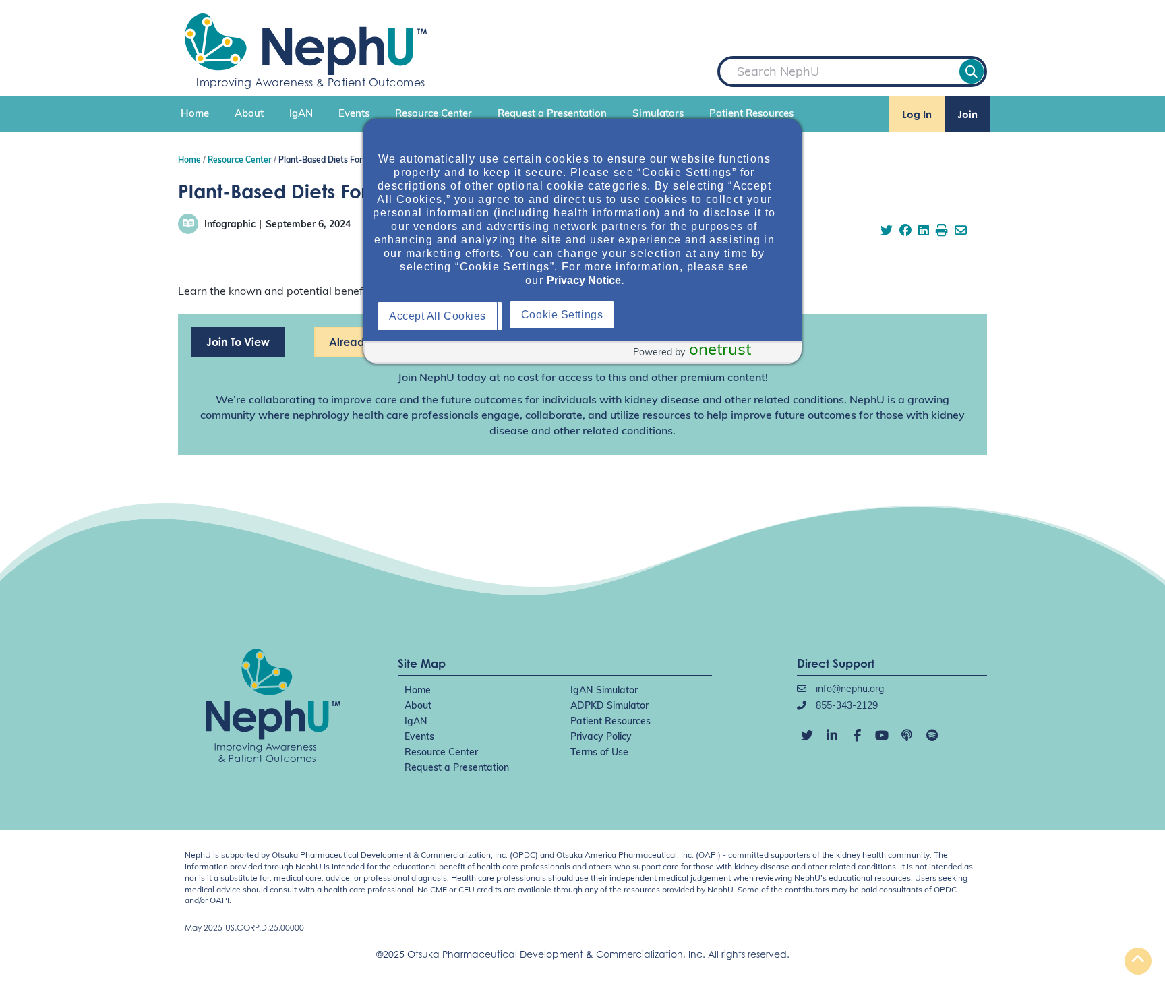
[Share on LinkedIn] (923, 232)
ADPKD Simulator (609, 706)
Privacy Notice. (585, 280)
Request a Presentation (552, 114)
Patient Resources (751, 114)
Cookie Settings (695, 314)
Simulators (658, 114)
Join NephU (426, 378)
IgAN (301, 114)
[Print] (942, 232)
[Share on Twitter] (886, 232)
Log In (917, 114)
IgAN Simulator (604, 691)
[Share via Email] (961, 232)
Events (353, 114)
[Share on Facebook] (905, 232)
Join (967, 114)
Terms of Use (599, 753)
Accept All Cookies (440, 316)
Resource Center (433, 114)
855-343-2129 (845, 706)
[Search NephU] (971, 71)
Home (195, 114)
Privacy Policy (601, 737)
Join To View (238, 342)
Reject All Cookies (570, 316)
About (249, 114)
